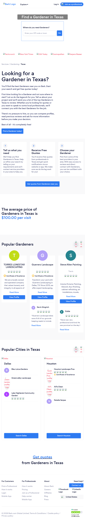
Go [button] (59, 33)
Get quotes (42, 457)
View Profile (14, 297)
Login (4, 493)
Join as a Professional (30, 493)
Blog (46, 496)
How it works (7, 489)
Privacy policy (7, 516)
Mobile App (6, 496)
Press (46, 499)
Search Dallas (21, 435)
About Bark (49, 486)
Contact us (76, 485)
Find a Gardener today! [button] (12, 131)
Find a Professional (9, 486)
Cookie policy (53, 513)
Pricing (25, 489)
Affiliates (48, 493)
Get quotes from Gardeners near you (42, 184)
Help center (27, 496)
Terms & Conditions (38, 513)
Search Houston (63, 435)
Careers (47, 489)
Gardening (14, 64)
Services (5, 64)
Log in (56, 4)
